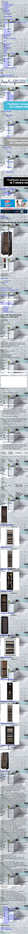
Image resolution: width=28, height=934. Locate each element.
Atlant (5, 51)
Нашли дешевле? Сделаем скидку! (9, 304)
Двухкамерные (7, 31)
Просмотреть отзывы (6, 295)
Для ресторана (7, 62)
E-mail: (2, 372)
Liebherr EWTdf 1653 (6, 657)
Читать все (3, 775)
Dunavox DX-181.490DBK (7, 613)
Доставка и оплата (8, 4)
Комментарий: (5, 375)
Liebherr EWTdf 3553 (6, 568)
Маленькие (6, 45)
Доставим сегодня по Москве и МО (9, 290)
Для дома (6, 63)
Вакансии (6, 922)
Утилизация (7, 9)
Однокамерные (7, 33)
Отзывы (6, 8)
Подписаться (4, 887)
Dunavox (6, 59)
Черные (5, 37)
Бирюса (5, 50)
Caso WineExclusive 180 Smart (8, 701)
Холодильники (7, 13)
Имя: (2, 369)
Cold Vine (6, 66)
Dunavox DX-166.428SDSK (7, 679)
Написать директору (5, 932)
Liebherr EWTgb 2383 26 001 (8, 745)
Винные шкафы (8, 19)
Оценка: (3, 388)
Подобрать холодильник (10, 38)
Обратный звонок (5, 87)
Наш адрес (6, 7)
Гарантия (6, 3)
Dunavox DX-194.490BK (7, 635)
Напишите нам (7, 5)
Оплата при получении (6, 287)
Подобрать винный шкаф (10, 67)
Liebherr (6, 61)
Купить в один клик (6, 302)
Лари (5, 46)
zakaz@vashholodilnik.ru (7, 929)
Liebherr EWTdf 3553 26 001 (8, 723)
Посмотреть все (8, 29)
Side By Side (7, 35)
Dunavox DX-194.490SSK (7, 524)
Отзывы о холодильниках (10, 914)
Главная (6, 1)
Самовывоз (6, 11)
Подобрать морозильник (10, 53)
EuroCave (6, 282)
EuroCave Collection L (6, 770)
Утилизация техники (9, 917)
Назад (5, 26)
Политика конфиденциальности (12, 918)
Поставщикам (7, 921)
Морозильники (8, 16)
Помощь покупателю (9, 916)
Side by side (9, 99)
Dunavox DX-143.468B (6, 591)
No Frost (6, 30)
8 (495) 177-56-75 (7, 75)
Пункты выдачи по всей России (12, 908)
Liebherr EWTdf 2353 (6, 546)
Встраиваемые (7, 34)
